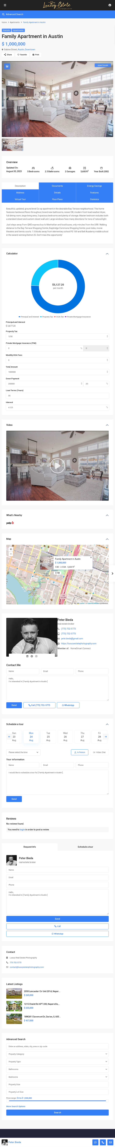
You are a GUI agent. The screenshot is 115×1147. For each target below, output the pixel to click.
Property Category (16, 1054)
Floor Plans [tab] (57, 199)
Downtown (30, 49)
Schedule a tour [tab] (85, 847)
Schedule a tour (15, 724)
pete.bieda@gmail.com (72, 638)
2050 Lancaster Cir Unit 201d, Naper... (42, 991)
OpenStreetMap (93, 603)
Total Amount (12, 367)
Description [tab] (20, 186)
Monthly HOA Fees (14, 355)
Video (9, 425)
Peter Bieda (65, 620)
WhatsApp (69, 705)
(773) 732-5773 (68, 629)
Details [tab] (57, 192)
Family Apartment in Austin (68, 559)
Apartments (15, 22)
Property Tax (11, 331)
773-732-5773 (15, 962)
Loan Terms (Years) (14, 390)
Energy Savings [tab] (94, 186)
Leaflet (81, 603)
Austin (21, 49)
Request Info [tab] (30, 847)
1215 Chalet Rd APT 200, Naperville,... (42, 1004)
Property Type (15, 1062)
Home (4, 22)
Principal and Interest (15, 322)
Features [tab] (94, 192)
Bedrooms (13, 1077)
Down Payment (12, 379)
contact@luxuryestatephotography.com (27, 967)
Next (106, 737)
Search (57, 1112)
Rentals (6, 30)
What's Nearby (14, 515)
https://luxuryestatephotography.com (78, 643)
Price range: (11, 1098)
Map (8, 538)
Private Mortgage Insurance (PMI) (21, 343)
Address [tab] (20, 192)
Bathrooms (13, 1069)
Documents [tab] (57, 186)
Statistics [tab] (94, 199)
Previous (9, 737)
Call (40, 705)
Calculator (12, 253)
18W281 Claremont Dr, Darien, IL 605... (42, 1016)
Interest (9, 402)
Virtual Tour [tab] (20, 199)
